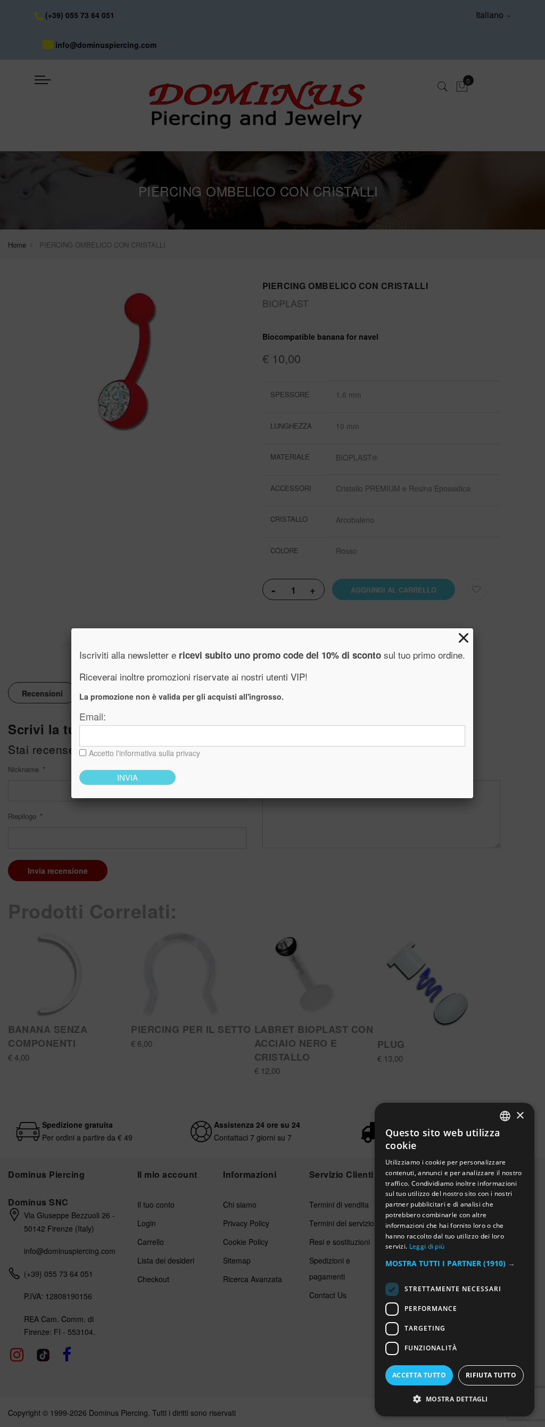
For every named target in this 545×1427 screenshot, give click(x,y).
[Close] (463, 637)
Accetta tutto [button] (419, 1375)
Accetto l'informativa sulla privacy (144, 753)
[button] (454, 1263)
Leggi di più (427, 1246)
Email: (92, 716)
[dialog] (454, 1259)
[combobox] (505, 1116)
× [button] (520, 1116)
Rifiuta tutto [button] (491, 1375)
